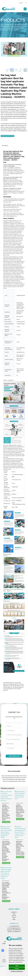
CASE (14, 914)
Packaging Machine (8, 24)
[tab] (14, 145)
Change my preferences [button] (17, 971)
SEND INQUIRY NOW (14, 756)
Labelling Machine (18, 24)
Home (2, 24)
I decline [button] (17, 968)
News (14, 919)
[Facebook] (2, 950)
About (14, 917)
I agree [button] (16, 965)
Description (5, 145)
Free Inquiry (6, 822)
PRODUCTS (14, 912)
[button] (14, 49)
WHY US (14, 916)
